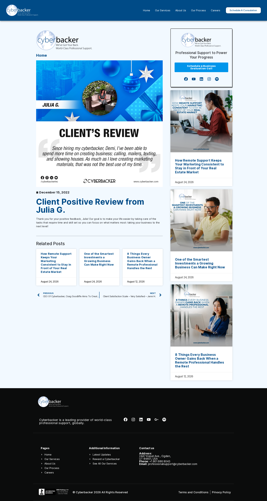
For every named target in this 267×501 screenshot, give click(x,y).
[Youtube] (193, 79)
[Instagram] (209, 79)
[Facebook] (186, 79)
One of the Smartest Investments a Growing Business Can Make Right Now (200, 263)
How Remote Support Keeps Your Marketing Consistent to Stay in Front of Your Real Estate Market (199, 166)
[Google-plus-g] (156, 419)
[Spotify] (217, 79)
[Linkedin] (201, 79)
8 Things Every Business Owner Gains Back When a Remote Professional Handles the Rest (142, 261)
